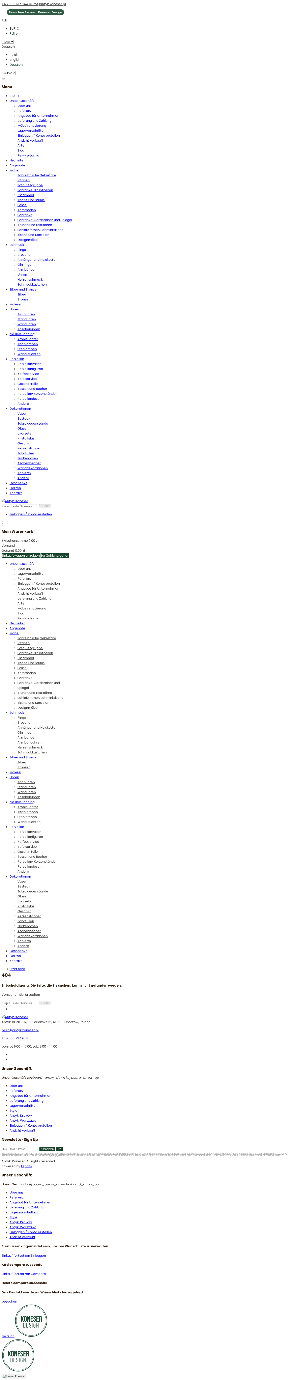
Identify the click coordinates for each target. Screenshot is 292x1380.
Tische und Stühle (31, 200)
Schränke (24, 215)
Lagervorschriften (31, 130)
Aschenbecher (29, 463)
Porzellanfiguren (30, 369)
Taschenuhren (28, 329)
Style (13, 1110)
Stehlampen (27, 349)
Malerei (15, 304)
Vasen (22, 413)
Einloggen (38, 1255)
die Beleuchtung (22, 334)
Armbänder (26, 269)
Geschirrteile (27, 383)
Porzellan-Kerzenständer (37, 393)
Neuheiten (17, 160)
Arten (21, 145)
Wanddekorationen (32, 468)
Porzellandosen (29, 398)
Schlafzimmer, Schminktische (40, 230)
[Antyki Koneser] (15, 501)
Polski (14, 54)
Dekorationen (20, 408)
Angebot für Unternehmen (38, 115)
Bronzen (23, 299)
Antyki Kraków (21, 1115)
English (15, 59)
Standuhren (26, 319)
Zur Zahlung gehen (55, 555)
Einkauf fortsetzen (16, 1255)
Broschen (24, 254)
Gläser (22, 428)
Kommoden (26, 210)
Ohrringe (24, 264)
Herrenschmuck (30, 279)
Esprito (26, 1166)
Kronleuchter (27, 339)
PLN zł (14, 33)
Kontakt (16, 493)
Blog (20, 150)
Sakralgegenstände (32, 423)
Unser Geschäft (22, 101)
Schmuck (17, 244)
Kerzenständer (29, 448)
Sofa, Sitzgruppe (30, 185)
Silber (21, 294)
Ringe (21, 249)
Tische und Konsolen (33, 235)
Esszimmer (25, 195)
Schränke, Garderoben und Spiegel (44, 220)
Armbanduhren (29, 742)
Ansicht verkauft (30, 140)
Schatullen (25, 453)
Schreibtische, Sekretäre (36, 175)
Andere (23, 403)
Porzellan (17, 359)
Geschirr (24, 443)
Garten (15, 488)
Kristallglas (25, 438)
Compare (38, 1274)
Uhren (22, 274)
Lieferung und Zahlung (34, 120)
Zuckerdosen (27, 458)
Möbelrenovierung (31, 125)
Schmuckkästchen (32, 284)
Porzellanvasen (29, 364)
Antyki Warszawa (23, 1120)
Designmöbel (27, 240)
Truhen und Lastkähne (34, 225)
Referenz (24, 110)
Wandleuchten (29, 354)
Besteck (23, 418)
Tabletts (24, 473)
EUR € (14, 28)
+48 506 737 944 (15, 4)
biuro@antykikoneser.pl (47, 4)
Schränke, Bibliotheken (35, 190)
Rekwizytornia (28, 155)
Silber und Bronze (23, 289)
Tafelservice (27, 379)
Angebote (17, 165)
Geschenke (18, 483)
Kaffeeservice (28, 374)
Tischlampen (27, 344)
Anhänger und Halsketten (37, 259)
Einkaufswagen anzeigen (21, 555)
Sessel (22, 205)
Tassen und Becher (32, 388)
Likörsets (24, 433)
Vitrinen (23, 180)
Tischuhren (26, 314)
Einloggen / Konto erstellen (38, 135)
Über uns (24, 105)
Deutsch (16, 64)
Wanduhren (26, 324)
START (14, 96)
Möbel (14, 170)
